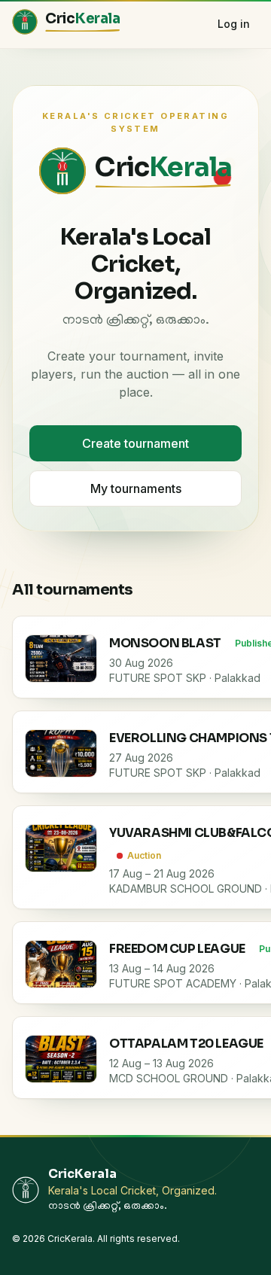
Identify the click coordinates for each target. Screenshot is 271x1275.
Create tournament (135, 443)
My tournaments (135, 488)
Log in (234, 23)
